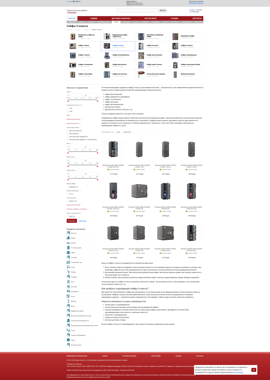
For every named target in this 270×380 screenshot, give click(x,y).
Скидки (93, 18)
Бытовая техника (76, 345)
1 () (70, 108)
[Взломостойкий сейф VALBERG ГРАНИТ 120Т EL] (165, 149)
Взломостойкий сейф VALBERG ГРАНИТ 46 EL (165, 249)
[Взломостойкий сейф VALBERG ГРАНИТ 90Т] (165, 191)
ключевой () (74, 134)
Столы (136, 22)
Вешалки (198, 22)
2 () (70, 111)
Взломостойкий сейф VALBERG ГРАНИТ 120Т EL (165, 166)
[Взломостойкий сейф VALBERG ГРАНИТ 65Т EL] (113, 232)
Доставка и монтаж (121, 18)
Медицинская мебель (77, 311)
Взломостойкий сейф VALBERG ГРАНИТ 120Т (139, 166)
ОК (254, 370)
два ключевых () (75, 131)
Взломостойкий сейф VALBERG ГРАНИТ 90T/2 (191, 249)
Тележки (145, 22)
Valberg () (73, 187)
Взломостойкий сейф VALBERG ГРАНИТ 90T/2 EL (113, 166)
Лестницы (174, 22)
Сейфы (116, 22)
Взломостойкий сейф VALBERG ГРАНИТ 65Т (139, 249)
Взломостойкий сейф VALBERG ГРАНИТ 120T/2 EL (113, 208)
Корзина (192, 10)
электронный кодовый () (78, 137)
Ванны (73, 306)
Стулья (73, 330)
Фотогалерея (150, 18)
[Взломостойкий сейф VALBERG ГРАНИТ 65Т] (139, 232)
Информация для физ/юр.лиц (77, 356)
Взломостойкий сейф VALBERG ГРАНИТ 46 (139, 208)
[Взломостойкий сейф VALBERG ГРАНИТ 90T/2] (191, 232)
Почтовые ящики (104, 22)
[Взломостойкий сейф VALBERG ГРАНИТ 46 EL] (165, 232)
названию (127, 132)
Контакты (197, 18)
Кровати (91, 22)
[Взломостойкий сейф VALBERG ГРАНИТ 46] (139, 191)
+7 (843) (73, 2)
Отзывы (174, 18)
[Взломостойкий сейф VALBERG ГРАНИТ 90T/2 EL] (113, 149)
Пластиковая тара (76, 262)
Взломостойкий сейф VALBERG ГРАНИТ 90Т (165, 208)
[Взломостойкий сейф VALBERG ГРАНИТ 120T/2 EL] (113, 191)
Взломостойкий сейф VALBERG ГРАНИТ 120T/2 (191, 166)
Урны (165, 22)
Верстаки (72, 22)
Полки (73, 296)
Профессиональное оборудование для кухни (84, 325)
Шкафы (81, 22)
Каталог (72, 18)
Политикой (238, 372)
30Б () (72, 216)
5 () (71, 194)
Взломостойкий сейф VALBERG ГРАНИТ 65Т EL (113, 249)
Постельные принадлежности (80, 320)
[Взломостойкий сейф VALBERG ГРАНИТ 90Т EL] (191, 191)
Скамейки (155, 22)
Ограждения (186, 22)
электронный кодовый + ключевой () (83, 139)
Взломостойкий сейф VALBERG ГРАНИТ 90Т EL (191, 208)
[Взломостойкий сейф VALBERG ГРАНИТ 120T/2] (191, 149)
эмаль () (72, 201)
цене (118, 132)
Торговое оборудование (78, 335)
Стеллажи (126, 22)
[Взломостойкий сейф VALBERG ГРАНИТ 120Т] (139, 149)
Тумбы (73, 340)
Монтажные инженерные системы (81, 316)
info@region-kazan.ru (196, 3)
